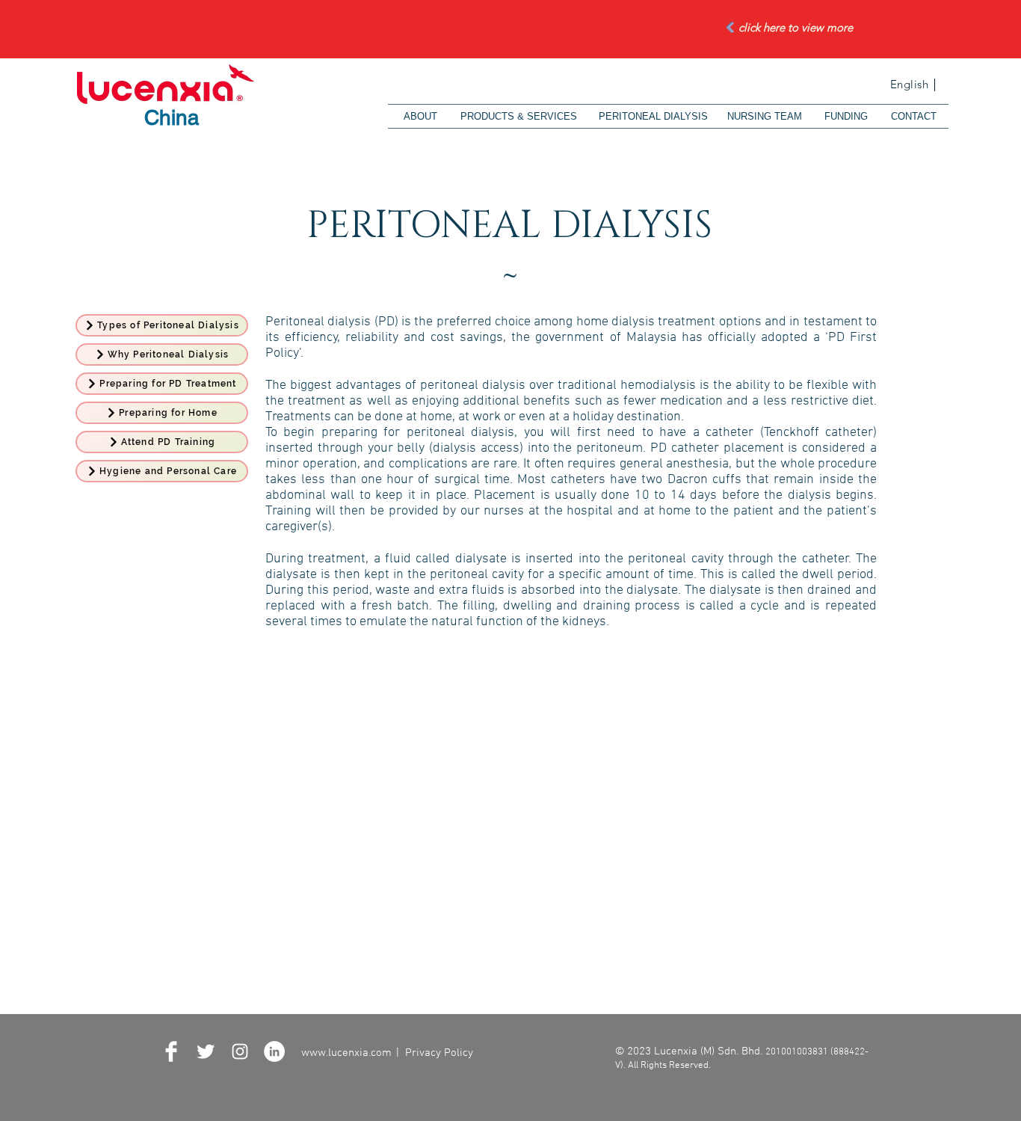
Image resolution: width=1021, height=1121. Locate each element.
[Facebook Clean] (171, 1051)
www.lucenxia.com (346, 1053)
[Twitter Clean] (205, 1051)
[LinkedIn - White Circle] (274, 1051)
